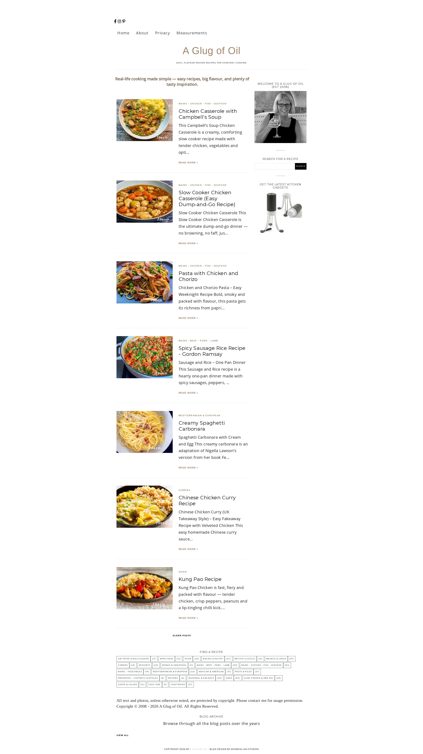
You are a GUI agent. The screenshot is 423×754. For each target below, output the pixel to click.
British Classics (245, 659)
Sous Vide (154, 684)
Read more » (188, 162)
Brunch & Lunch (276, 659)
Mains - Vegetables (130, 671)
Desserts (145, 665)
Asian (183, 571)
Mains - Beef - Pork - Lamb (198, 340)
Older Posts (182, 635)
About (142, 33)
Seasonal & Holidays (201, 678)
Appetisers (166, 659)
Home (123, 33)
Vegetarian (178, 684)
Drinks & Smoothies (174, 665)
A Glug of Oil (199, 749)
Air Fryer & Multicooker (133, 659)
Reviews (173, 678)
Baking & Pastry (213, 659)
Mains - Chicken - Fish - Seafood (203, 103)
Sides (229, 678)
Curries (184, 490)
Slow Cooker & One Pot (258, 678)
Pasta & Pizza (243, 671)
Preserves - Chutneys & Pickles (138, 678)
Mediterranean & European (199, 415)
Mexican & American (211, 671)
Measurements (191, 33)
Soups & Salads (127, 684)
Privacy (162, 33)
